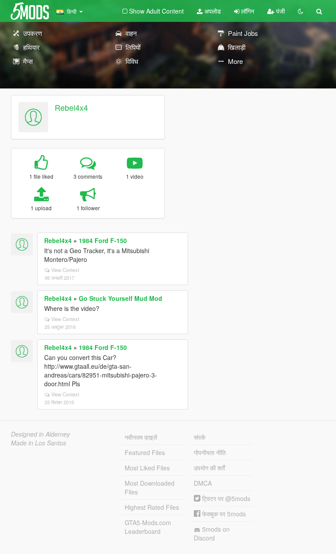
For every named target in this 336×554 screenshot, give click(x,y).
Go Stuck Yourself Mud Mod (120, 298)
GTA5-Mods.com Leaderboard (148, 527)
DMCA (203, 483)
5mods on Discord (212, 533)
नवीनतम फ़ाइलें (141, 437)
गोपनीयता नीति (210, 452)
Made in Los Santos (38, 442)
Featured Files (145, 452)
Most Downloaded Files (150, 487)
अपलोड (212, 11)
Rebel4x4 (71, 107)
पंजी (279, 11)
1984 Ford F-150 (103, 240)
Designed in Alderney (40, 434)
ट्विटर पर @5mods (225, 498)
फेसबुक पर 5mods (223, 513)
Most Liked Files (147, 467)
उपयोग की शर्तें (209, 467)
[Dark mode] (300, 11)
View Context (65, 269)
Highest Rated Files (152, 507)
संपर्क (199, 437)
